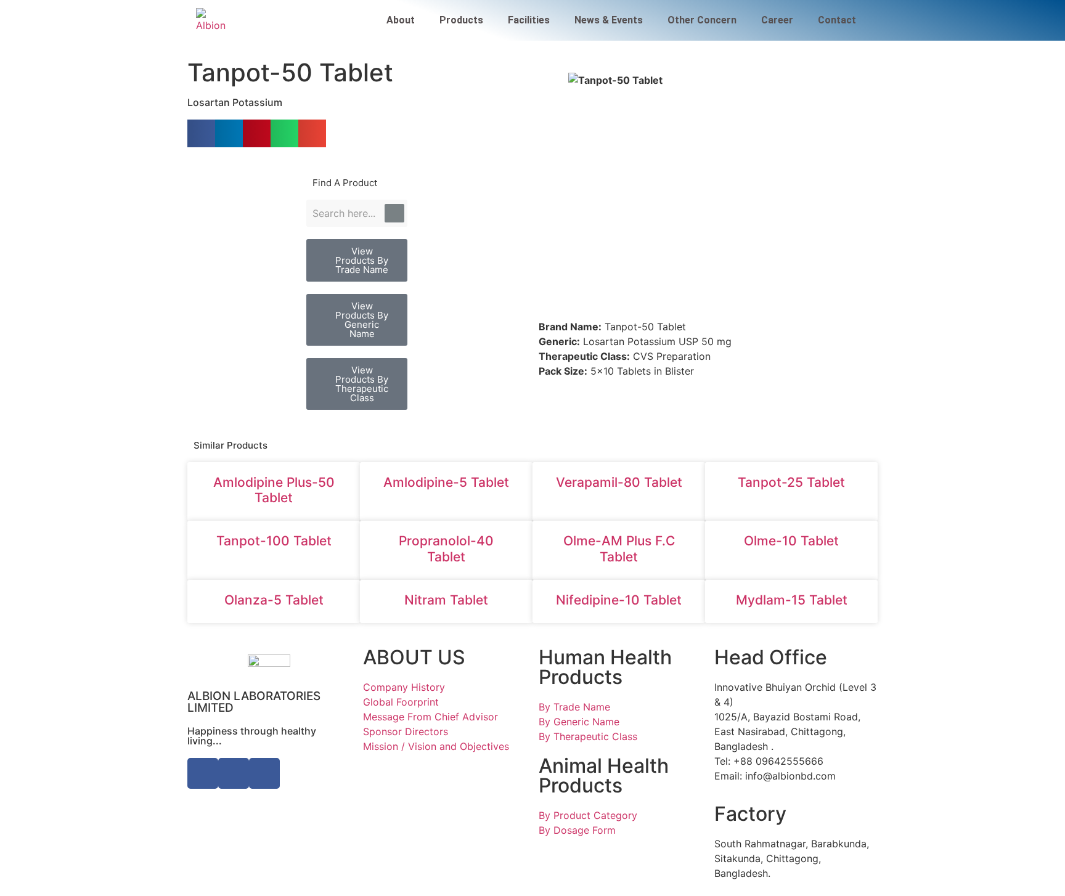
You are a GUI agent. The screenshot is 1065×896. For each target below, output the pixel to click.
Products (461, 20)
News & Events (608, 20)
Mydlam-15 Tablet (791, 600)
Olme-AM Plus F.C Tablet (619, 548)
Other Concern (702, 20)
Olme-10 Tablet (791, 540)
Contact (837, 20)
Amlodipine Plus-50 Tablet (274, 489)
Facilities (529, 20)
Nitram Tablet (446, 600)
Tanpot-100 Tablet (274, 540)
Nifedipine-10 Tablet (619, 600)
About (400, 20)
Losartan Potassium (234, 102)
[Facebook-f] (202, 773)
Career (777, 20)
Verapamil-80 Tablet (619, 482)
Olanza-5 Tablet (274, 600)
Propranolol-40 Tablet (446, 548)
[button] (201, 133)
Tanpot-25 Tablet (791, 482)
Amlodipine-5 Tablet (446, 482)
